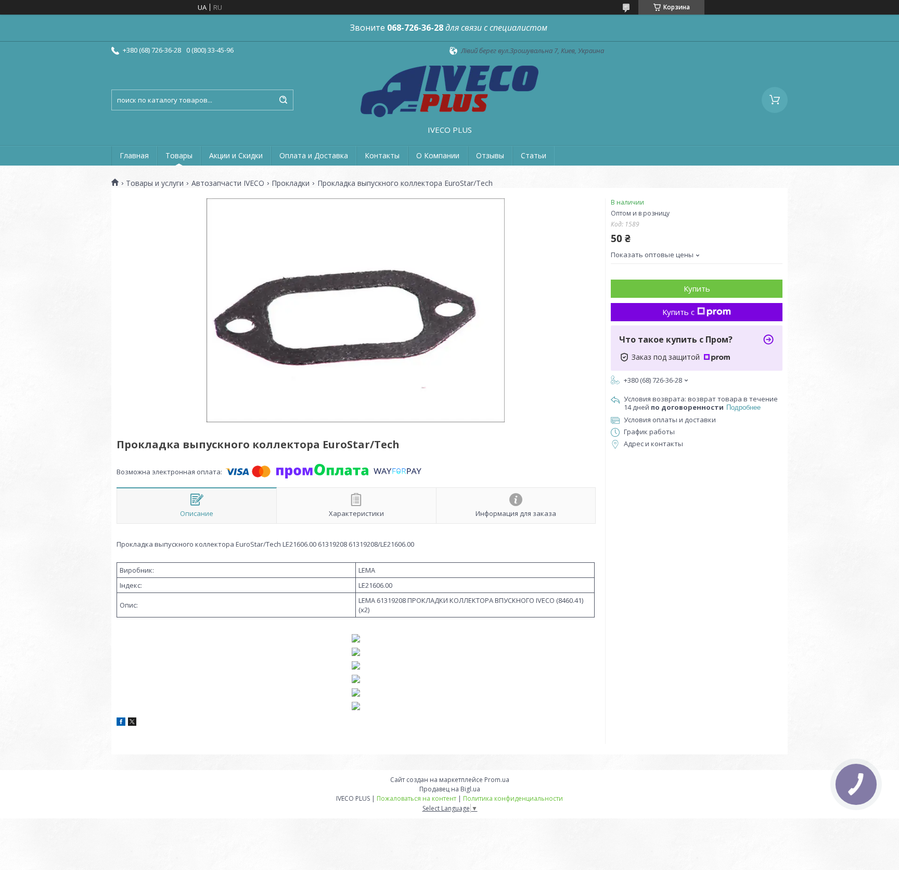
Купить (697, 288)
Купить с (678, 312)
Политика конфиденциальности (513, 798)
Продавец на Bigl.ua (449, 789)
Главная (134, 155)
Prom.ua (496, 779)
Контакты (382, 155)
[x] (132, 723)
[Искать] (283, 100)
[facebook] (121, 723)
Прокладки (291, 183)
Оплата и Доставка (313, 155)
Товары (178, 155)
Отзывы (490, 155)
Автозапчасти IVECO (227, 183)
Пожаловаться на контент (416, 798)
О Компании (437, 155)
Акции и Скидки (236, 155)
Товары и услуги (155, 183)
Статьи (533, 155)
